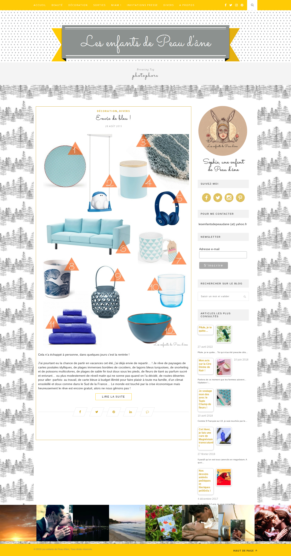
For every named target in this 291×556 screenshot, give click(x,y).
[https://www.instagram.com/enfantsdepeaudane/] (229, 202)
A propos (186, 5)
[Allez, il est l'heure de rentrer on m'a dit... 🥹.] (18, 523)
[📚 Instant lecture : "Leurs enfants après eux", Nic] (236, 523)
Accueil (40, 5)
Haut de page (244, 550)
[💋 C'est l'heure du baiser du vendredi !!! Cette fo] (273, 523)
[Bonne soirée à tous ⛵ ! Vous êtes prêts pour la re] (91, 523)
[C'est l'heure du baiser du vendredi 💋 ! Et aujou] (54, 523)
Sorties (99, 5)
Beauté (57, 5)
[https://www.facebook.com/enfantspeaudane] (206, 202)
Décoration (78, 5)
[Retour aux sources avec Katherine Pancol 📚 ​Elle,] (164, 523)
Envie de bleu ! (113, 118)
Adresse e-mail (209, 249)
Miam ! (116, 5)
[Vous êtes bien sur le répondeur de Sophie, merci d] (127, 523)
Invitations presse (142, 5)
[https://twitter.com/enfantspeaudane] (217, 202)
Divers (168, 5)
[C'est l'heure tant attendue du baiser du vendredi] (200, 523)
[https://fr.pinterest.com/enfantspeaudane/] (240, 202)
